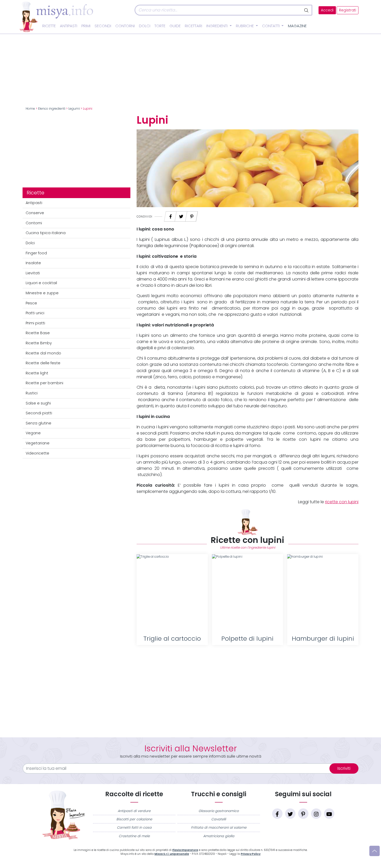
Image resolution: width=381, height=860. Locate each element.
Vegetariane (38, 443)
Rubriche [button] (245, 26)
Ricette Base (38, 333)
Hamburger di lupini (323, 638)
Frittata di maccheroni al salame (218, 827)
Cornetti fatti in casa (134, 827)
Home (30, 108)
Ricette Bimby (39, 343)
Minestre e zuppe (42, 293)
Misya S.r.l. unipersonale (171, 854)
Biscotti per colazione (134, 819)
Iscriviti (343, 768)
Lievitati (33, 273)
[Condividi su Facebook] (170, 215)
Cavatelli (218, 819)
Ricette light (37, 373)
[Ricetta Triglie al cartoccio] (172, 593)
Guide (175, 26)
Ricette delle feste (43, 363)
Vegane (33, 433)
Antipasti (68, 26)
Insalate (33, 263)
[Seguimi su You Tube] (329, 813)
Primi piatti (35, 323)
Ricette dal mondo (43, 353)
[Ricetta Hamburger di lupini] (322, 593)
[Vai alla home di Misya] (56, 16)
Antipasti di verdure (134, 811)
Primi (85, 26)
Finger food (36, 253)
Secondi (103, 26)
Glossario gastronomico (219, 811)
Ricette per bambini (44, 383)
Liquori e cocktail (41, 283)
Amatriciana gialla (218, 836)
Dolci (144, 26)
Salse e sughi (38, 403)
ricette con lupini (341, 501)
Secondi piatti (39, 413)
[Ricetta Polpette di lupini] (247, 593)
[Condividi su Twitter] (181, 215)
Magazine (297, 26)
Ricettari (193, 26)
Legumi (74, 108)
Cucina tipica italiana (46, 232)
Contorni (125, 26)
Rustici (32, 393)
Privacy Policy (250, 854)
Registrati (347, 10)
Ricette (49, 26)
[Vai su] (374, 851)
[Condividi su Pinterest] (192, 215)
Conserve (35, 213)
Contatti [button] (271, 26)
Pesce (31, 303)
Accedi (327, 10)
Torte (159, 26)
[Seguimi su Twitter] (290, 813)
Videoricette (37, 453)
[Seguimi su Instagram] (316, 813)
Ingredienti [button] (217, 26)
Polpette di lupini (247, 638)
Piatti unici (35, 313)
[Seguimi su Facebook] (277, 813)
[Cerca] (306, 10)
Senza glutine (38, 423)
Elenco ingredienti (51, 108)
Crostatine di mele (134, 836)
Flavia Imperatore (185, 850)
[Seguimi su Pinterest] (303, 813)
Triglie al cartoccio (172, 638)
